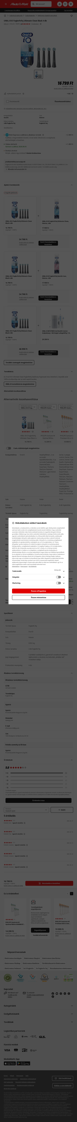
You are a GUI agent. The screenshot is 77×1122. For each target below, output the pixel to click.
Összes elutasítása (38, 597)
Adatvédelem (15, 566)
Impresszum (24, 566)
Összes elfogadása (38, 591)
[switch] (58, 577)
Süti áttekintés (32, 566)
